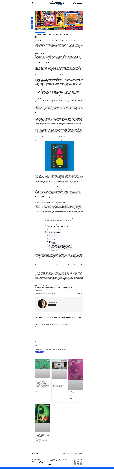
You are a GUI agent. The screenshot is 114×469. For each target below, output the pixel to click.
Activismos (67, 7)
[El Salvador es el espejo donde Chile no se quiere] (78, 460)
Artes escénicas (48, 7)
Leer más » (38, 391)
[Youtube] (49, 464)
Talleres (80, 453)
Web (36, 345)
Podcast (76, 453)
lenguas (44, 293)
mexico (55, 293)
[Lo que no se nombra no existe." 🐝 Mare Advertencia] (75, 460)
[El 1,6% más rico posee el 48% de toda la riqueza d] (81, 463)
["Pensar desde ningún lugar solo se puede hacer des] (78, 463)
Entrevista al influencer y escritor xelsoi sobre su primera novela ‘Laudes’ (42, 435)
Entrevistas (63, 453)
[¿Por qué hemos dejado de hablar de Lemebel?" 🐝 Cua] (75, 463)
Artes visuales (60, 7)
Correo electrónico (38, 341)
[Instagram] (52, 464)
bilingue (38, 293)
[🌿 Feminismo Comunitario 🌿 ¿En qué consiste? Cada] (81, 460)
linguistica (52, 293)
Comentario (37, 326)
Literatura (54, 7)
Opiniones (68, 453)
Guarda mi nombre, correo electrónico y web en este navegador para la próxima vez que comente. (51, 349)
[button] (76, 3)
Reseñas (72, 453)
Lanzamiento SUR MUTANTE (41, 380)
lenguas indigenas (48, 293)
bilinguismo (41, 293)
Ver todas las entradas (52, 305)
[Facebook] (50, 464)
